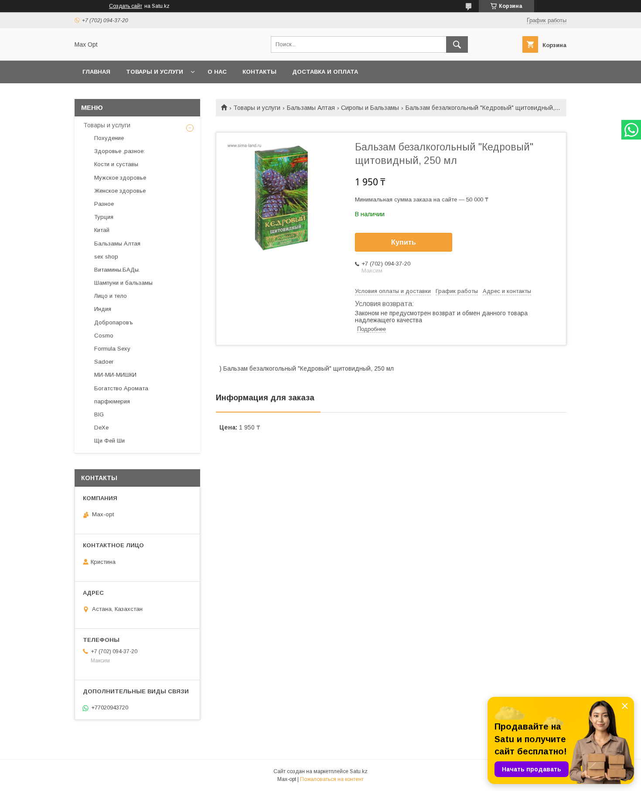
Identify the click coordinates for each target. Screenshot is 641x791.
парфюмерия (112, 401)
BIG (99, 414)
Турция (103, 217)
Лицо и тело (110, 296)
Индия (102, 309)
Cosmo (103, 335)
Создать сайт (125, 6)
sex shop (106, 256)
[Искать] (457, 44)
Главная (96, 71)
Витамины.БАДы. (117, 269)
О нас (217, 71)
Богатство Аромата (121, 388)
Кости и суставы (116, 164)
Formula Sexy (112, 348)
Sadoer (103, 361)
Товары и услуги (154, 71)
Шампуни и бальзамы (123, 283)
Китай (101, 230)
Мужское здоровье (120, 177)
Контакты (259, 71)
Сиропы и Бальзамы (370, 107)
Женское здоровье (120, 191)
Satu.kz (359, 771)
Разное (104, 204)
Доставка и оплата (325, 71)
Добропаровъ (113, 322)
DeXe (101, 427)
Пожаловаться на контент (332, 779)
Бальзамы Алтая (311, 107)
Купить (403, 242)
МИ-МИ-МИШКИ (115, 375)
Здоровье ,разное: (119, 151)
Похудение (109, 138)
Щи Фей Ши (109, 440)
